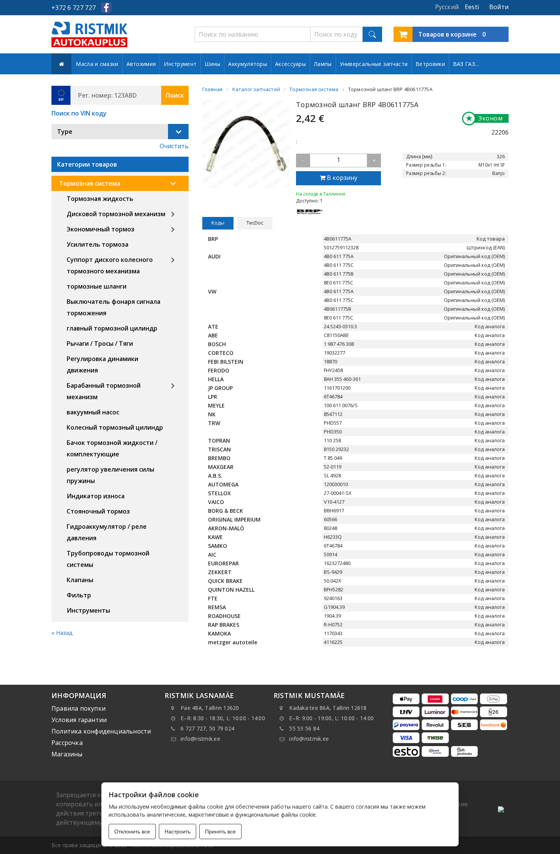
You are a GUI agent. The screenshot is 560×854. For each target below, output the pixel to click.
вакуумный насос (93, 412)
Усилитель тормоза (97, 244)
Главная (212, 89)
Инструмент (180, 63)
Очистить (174, 146)
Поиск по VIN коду (79, 113)
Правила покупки (78, 708)
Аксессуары (290, 63)
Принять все (220, 831)
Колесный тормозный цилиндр (115, 427)
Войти (499, 7)
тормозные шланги (96, 286)
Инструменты (88, 610)
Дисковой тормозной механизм (116, 214)
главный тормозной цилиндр (112, 328)
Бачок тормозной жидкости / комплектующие (112, 448)
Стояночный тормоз (98, 511)
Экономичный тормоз (100, 229)
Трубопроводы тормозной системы (108, 559)
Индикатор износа (96, 496)
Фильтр (79, 595)
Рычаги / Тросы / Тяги (100, 343)
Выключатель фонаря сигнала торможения (113, 307)
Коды (217, 223)
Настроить (177, 831)
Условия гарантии (79, 720)
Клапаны (80, 580)
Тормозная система (89, 183)
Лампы (323, 63)
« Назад (62, 632)
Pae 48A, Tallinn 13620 (210, 707)
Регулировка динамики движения (102, 364)
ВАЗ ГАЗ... (466, 63)
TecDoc (254, 223)
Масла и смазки (97, 63)
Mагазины (67, 754)
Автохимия (141, 63)
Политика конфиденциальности (101, 731)
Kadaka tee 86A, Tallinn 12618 (327, 707)
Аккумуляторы (247, 63)
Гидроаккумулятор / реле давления (107, 532)
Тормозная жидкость (100, 198)
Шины (212, 63)
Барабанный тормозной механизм (104, 391)
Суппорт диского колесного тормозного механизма (110, 265)
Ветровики (430, 63)
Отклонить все (132, 831)
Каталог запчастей (256, 89)
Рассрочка (67, 742)
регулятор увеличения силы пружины (110, 475)
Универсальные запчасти (374, 63)
